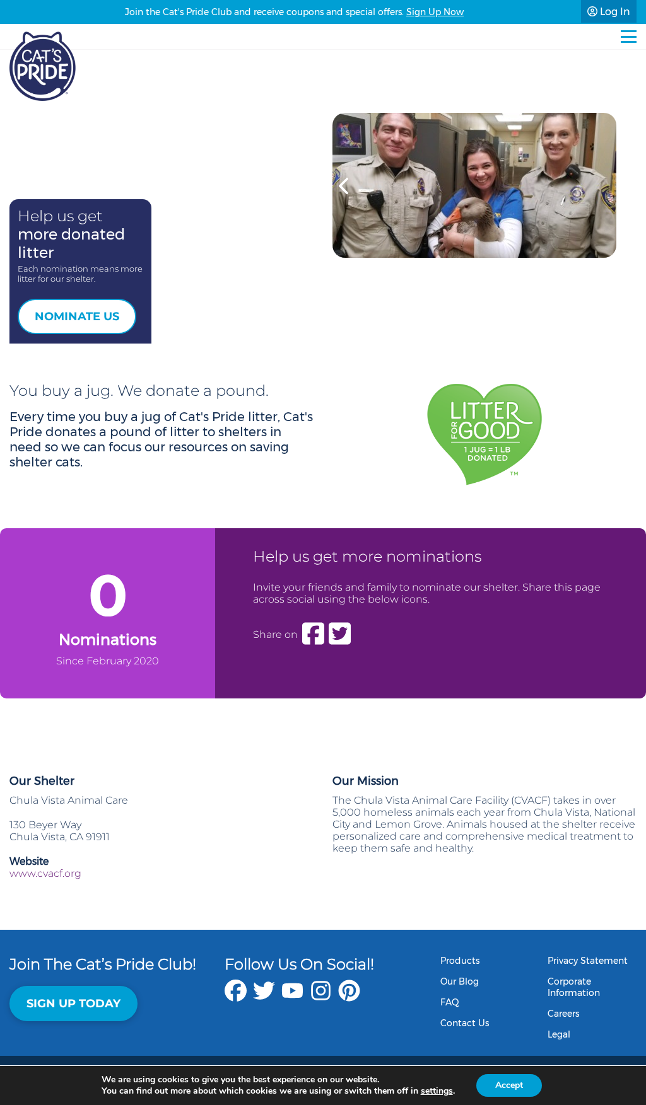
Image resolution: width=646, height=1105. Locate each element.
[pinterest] (349, 997)
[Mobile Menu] (629, 36)
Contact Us (464, 1023)
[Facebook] (313, 634)
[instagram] (321, 997)
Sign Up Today (73, 1003)
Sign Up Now (435, 12)
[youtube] (292, 997)
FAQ (449, 1002)
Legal (559, 1034)
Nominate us (77, 316)
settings (437, 1091)
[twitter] (264, 997)
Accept (509, 1085)
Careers (563, 1013)
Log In (613, 12)
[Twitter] (340, 634)
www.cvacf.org (45, 873)
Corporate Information (574, 987)
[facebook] (236, 997)
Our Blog (459, 981)
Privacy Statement (588, 960)
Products (459, 960)
